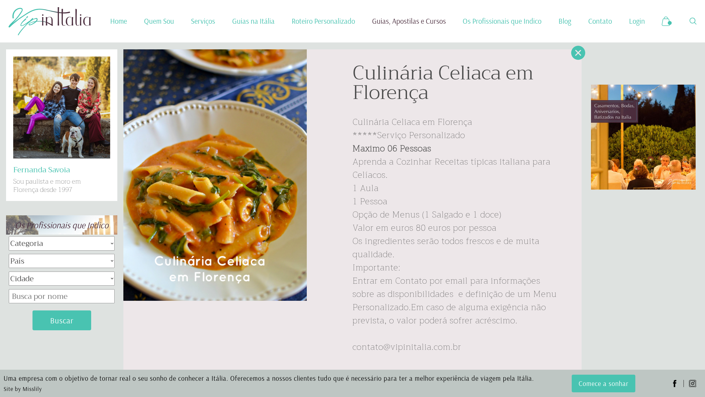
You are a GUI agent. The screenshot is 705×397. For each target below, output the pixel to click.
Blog (564, 21)
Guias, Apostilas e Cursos (409, 21)
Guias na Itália (253, 21)
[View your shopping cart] (667, 21)
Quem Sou (159, 21)
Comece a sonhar (603, 383)
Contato (600, 21)
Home (118, 21)
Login (637, 21)
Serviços (203, 21)
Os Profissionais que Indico (502, 21)
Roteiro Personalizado (323, 21)
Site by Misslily (23, 388)
